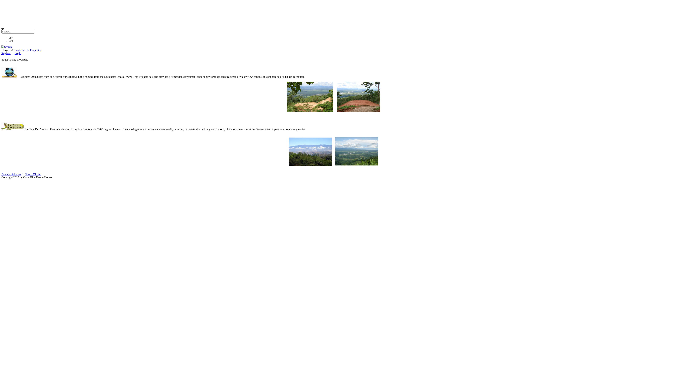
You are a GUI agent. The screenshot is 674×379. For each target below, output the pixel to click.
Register (6, 53)
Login (18, 53)
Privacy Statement (11, 174)
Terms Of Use (33, 174)
